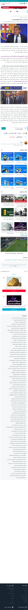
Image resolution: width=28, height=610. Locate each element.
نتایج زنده (11, 598)
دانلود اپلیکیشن (24, 588)
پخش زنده (11, 603)
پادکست (12, 591)
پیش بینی (11, 601)
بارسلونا (2, 46)
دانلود (4, 128)
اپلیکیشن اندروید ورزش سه (5, 3)
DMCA (26, 600)
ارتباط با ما (25, 589)
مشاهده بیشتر (13, 274)
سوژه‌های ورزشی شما (10, 588)
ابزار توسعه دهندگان (24, 595)
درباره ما (25, 593)
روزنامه (12, 596)
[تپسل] (1, 87)
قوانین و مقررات (13, 260)
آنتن (12, 600)
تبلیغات (26, 591)
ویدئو (12, 595)
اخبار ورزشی (11, 589)
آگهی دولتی (25, 601)
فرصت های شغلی (24, 596)
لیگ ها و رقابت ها (10, 593)
